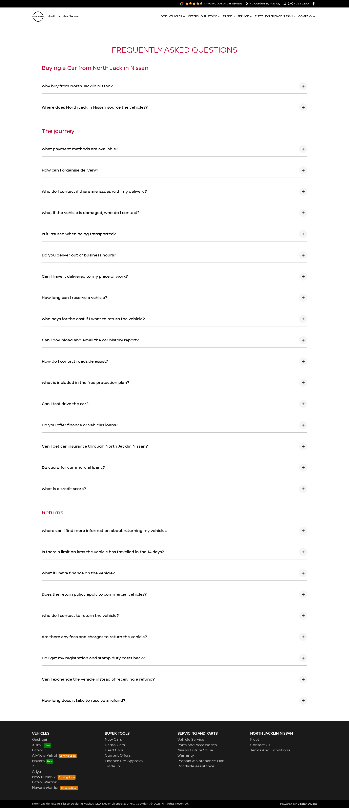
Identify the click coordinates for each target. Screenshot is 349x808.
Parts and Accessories (197, 745)
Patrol (37, 750)
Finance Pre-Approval (124, 761)
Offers (193, 16)
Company (305, 16)
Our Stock (209, 16)
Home (163, 16)
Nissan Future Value (195, 750)
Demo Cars (115, 745)
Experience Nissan (279, 16)
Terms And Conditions (270, 750)
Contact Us (260, 745)
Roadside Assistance (196, 766)
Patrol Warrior (44, 782)
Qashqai (39, 739)
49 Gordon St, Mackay (265, 3)
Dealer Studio (307, 804)
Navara (38, 761)
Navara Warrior (45, 788)
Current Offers (117, 755)
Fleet (259, 16)
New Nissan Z (44, 777)
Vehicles (175, 16)
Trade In (229, 16)
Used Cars (114, 750)
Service (243, 16)
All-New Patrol (44, 755)
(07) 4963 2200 (298, 3)
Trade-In (112, 766)
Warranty (186, 755)
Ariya (36, 772)
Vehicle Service (191, 739)
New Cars (113, 739)
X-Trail (37, 745)
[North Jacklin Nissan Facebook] (314, 3)
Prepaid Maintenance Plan (201, 761)
